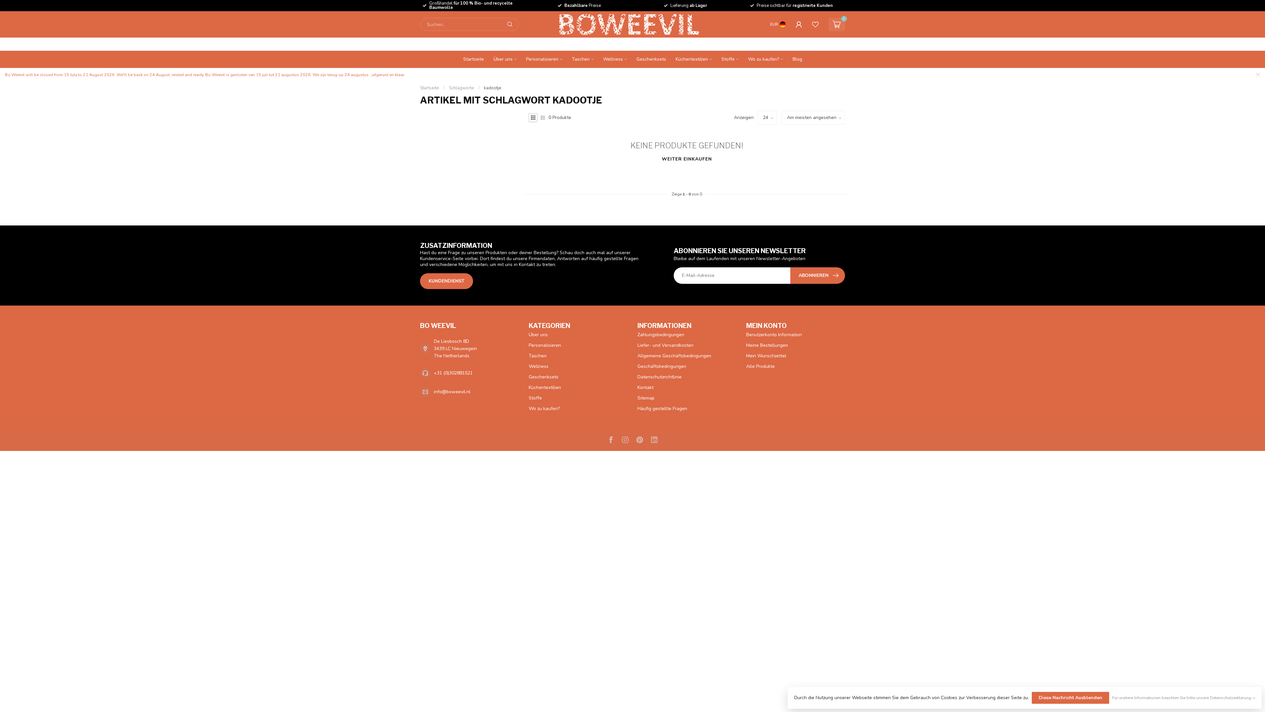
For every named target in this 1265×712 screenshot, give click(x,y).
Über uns (503, 59)
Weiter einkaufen (687, 159)
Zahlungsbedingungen (660, 335)
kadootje (492, 88)
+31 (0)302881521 (453, 373)
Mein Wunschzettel (766, 356)
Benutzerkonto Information (774, 335)
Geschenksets (651, 59)
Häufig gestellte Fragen (662, 408)
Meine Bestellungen (767, 345)
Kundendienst (446, 281)
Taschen (581, 59)
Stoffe (728, 59)
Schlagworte (461, 88)
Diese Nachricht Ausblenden (1070, 698)
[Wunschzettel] (815, 24)
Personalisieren (542, 59)
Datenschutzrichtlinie (659, 377)
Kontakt (645, 387)
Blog (797, 59)
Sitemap (646, 398)
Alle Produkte (760, 366)
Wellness (613, 59)
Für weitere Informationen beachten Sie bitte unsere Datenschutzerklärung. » (1183, 697)
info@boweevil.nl (452, 392)
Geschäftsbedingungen (661, 366)
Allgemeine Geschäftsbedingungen (674, 356)
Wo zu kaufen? (763, 59)
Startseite (473, 59)
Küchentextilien (692, 59)
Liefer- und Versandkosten (665, 345)
